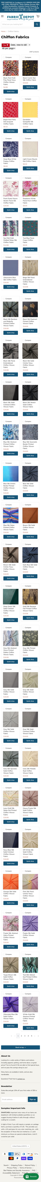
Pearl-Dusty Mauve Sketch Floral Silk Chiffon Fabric (10, 200)
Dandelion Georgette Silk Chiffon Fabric (28, 121)
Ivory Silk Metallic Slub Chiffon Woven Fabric (29, 771)
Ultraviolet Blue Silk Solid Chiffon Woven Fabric (10, 1016)
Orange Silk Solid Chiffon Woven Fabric (9, 893)
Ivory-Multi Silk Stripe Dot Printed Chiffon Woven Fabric (10, 811)
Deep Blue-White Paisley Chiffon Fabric (9, 161)
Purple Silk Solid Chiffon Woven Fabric (29, 935)
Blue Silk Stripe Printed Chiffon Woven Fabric (9, 527)
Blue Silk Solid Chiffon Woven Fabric (28, 486)
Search (6, 1165)
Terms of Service (26, 1168)
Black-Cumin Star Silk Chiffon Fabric (29, 79)
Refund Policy (30, 1165)
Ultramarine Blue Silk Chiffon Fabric (10, 278)
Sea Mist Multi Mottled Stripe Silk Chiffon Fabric (10, 240)
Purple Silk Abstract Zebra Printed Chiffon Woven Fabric (10, 936)
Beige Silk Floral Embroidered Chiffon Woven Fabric (29, 280)
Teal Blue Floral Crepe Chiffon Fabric (28, 240)
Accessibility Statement (11, 1173)
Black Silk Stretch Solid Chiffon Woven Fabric (29, 404)
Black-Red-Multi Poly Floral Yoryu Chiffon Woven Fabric (9, 81)
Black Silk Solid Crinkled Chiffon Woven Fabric (9, 404)
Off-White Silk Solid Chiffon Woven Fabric (28, 852)
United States (19, 1146)
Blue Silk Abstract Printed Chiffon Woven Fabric (9, 444)
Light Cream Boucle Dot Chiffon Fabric (30, 160)
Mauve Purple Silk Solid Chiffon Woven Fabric (29, 810)
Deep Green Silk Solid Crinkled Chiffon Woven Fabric (9, 609)
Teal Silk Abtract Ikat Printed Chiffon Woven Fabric (30, 977)
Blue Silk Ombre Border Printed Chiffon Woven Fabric (9, 487)
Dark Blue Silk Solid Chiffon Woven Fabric (30, 567)
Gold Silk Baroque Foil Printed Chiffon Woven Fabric (30, 608)
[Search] (37, 24)
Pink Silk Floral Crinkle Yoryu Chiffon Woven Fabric (28, 894)
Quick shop (10, 91)
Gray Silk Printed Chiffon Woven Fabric (29, 650)
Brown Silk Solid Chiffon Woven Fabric (29, 527)
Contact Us (34, 1173)
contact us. (21, 1079)
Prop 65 (25, 1173)
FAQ (33, 1170)
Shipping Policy (16, 1165)
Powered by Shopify (20, 1178)
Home (3, 31)
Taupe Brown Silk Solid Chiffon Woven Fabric (9, 977)
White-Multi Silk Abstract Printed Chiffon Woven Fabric (29, 1017)
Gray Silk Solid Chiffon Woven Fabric (9, 692)
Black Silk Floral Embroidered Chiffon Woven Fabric (9, 364)
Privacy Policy (12, 1168)
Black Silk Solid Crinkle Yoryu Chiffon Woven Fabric (28, 364)
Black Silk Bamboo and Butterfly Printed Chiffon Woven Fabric (10, 322)
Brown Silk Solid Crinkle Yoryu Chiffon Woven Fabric (9, 568)
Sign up (33, 1099)
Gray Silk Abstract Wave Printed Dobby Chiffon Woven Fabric (10, 651)
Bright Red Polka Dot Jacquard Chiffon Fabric (9, 121)
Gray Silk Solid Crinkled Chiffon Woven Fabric (29, 731)
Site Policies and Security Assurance (16, 1170)
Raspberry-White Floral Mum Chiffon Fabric (30, 200)
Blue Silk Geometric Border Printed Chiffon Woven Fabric (30, 445)
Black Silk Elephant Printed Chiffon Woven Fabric (30, 321)
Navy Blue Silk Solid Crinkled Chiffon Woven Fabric (9, 853)
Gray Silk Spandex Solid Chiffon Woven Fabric (10, 771)
